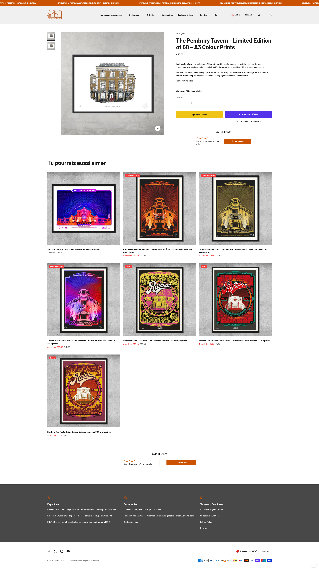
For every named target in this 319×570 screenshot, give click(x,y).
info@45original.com (185, 515)
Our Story (204, 15)
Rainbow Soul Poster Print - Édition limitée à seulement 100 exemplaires (79, 432)
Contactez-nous (131, 522)
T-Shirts (150, 15)
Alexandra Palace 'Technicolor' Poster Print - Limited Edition (74, 249)
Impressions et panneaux (111, 15)
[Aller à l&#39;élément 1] (51, 36)
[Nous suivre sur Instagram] (61, 551)
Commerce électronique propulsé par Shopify (81, 560)
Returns (203, 528)
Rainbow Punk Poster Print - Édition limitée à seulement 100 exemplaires (155, 340)
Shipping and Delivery (209, 515)
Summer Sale (167, 15)
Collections (134, 15)
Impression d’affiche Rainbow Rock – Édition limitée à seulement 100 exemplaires (234, 340)
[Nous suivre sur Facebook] (49, 551)
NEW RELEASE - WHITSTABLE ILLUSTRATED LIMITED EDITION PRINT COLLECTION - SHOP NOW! (111, 3)
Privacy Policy (206, 522)
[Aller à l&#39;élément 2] (51, 46)
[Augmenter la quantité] (191, 103)
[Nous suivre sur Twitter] (55, 551)
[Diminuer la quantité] (179, 103)
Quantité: (180, 97)
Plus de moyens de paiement (248, 121)
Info (215, 15)
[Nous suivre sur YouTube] (68, 551)
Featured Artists (185, 15)
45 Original (180, 33)
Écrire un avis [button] (238, 141)
